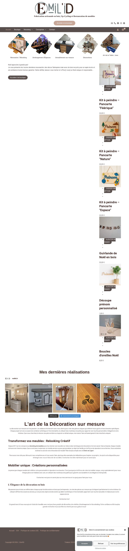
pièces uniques (80, 428)
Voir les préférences (118, 543)
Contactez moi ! (64, 499)
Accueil (8, 30)
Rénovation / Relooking (18, 57)
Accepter (84, 543)
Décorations (87, 57)
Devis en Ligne (88, 450)
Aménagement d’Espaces (41, 57)
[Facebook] (118, 23)
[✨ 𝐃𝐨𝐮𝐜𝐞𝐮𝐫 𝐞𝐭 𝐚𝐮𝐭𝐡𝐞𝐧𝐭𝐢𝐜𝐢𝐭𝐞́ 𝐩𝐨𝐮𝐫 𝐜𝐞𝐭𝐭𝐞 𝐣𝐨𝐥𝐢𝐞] (64, 398)
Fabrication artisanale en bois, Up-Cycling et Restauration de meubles (64, 16)
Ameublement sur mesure (64, 57)
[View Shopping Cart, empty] (123, 30)
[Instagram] (121, 23)
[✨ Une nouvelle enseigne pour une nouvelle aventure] (16, 398)
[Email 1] (112, 23)
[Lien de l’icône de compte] (118, 30)
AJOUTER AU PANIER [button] (110, 241)
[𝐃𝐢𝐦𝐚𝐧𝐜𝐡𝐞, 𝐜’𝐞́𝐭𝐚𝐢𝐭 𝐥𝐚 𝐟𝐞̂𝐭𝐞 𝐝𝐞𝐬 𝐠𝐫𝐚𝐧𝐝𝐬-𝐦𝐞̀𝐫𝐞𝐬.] (112, 398)
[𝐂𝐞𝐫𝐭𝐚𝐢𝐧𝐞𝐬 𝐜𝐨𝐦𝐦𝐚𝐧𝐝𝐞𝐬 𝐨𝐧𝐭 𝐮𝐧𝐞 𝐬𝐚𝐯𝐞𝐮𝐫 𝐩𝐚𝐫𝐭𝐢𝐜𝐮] (88, 398)
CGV (17, 531)
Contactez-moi (67, 457)
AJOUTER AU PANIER (110, 288)
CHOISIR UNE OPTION (110, 87)
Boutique (17, 30)
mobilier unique (95, 470)
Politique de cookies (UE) (29, 531)
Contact (52, 30)
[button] (125, 530)
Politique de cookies (100, 548)
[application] (32, 29)
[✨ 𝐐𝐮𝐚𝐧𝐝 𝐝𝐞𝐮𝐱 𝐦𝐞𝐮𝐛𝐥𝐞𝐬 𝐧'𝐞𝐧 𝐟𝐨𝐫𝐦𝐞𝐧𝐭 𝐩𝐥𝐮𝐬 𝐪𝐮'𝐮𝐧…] (40, 398)
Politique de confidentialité (49, 531)
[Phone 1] (115, 23)
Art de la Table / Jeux (110, 55)
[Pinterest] (124, 23)
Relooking (27, 30)
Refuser (101, 543)
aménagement (85, 504)
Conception (40, 30)
